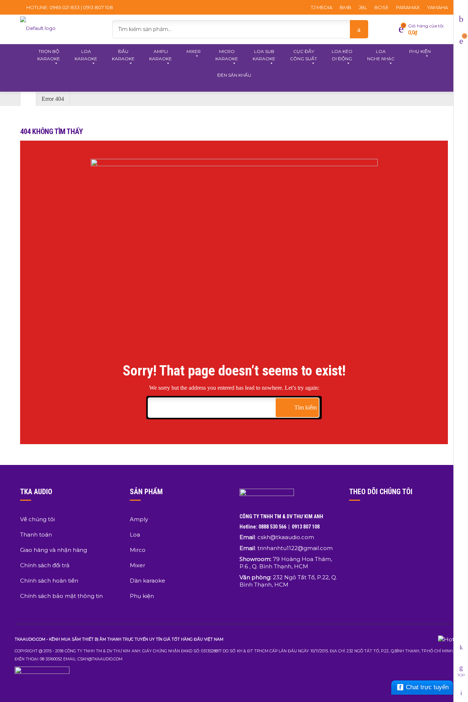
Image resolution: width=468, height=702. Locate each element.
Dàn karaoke (147, 580)
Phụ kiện (142, 595)
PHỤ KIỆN (420, 51)
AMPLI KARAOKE (160, 55)
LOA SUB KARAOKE (264, 55)
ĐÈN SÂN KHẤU (234, 75)
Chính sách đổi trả (44, 565)
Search (359, 29)
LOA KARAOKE (86, 55)
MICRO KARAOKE (226, 55)
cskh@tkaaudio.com (285, 537)
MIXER (193, 51)
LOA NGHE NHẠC (381, 55)
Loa (135, 534)
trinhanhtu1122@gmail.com (295, 548)
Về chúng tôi (37, 519)
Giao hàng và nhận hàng (53, 549)
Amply (139, 519)
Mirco (138, 549)
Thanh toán (36, 534)
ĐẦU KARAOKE (123, 55)
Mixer (137, 565)
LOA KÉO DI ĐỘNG (342, 55)
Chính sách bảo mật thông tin (61, 595)
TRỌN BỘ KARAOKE (48, 55)
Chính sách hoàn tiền (49, 580)
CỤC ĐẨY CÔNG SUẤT (303, 55)
